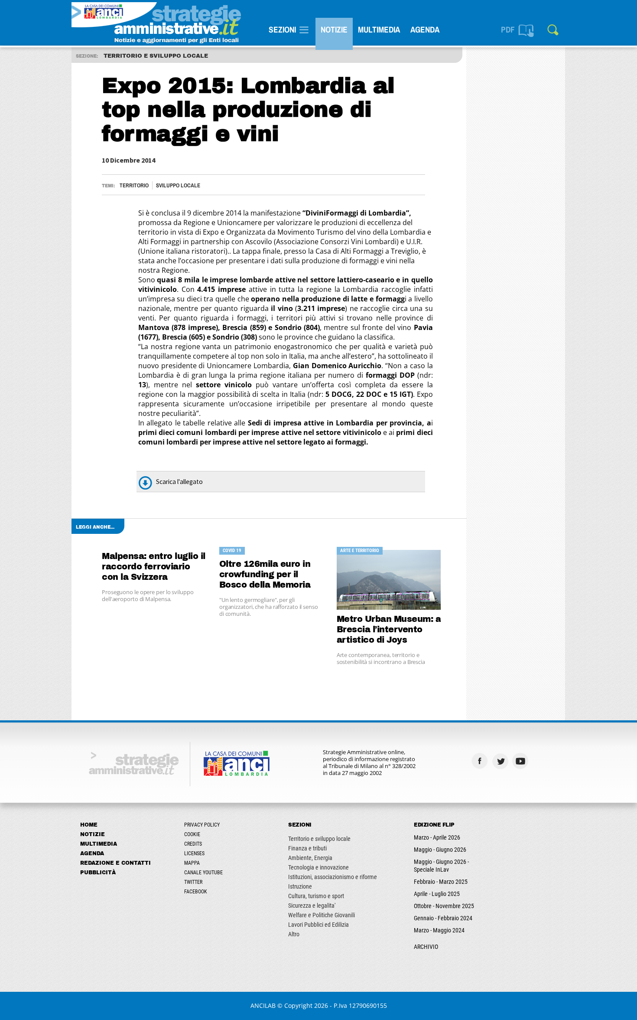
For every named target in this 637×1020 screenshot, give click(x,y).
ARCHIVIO (426, 946)
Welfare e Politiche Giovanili (321, 915)
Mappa (192, 863)
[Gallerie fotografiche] (542, 761)
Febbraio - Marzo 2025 (441, 881)
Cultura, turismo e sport (316, 895)
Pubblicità (98, 872)
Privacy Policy (202, 824)
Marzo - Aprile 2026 (437, 837)
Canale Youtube (203, 872)
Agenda (424, 29)
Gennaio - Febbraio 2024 (443, 918)
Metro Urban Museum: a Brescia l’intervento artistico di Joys (389, 629)
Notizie (334, 29)
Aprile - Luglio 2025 (437, 893)
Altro (293, 934)
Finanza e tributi (307, 848)
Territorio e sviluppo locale (319, 838)
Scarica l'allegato (179, 481)
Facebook (195, 891)
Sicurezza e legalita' (311, 905)
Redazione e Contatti (115, 863)
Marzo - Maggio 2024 (439, 930)
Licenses (194, 853)
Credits (193, 844)
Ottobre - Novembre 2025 (444, 905)
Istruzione (300, 886)
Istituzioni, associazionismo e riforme (332, 876)
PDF (508, 29)
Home (89, 824)
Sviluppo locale (178, 185)
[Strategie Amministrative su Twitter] (501, 761)
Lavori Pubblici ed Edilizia (318, 924)
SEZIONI (282, 29)
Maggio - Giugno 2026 (440, 849)
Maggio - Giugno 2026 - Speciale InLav (441, 865)
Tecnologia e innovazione (318, 867)
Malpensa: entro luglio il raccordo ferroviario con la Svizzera (153, 567)
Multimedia (379, 29)
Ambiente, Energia (310, 857)
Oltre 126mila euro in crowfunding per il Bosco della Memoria (265, 574)
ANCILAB (263, 1005)
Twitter (193, 882)
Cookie (192, 834)
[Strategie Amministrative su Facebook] (480, 761)
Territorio (134, 185)
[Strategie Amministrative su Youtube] (521, 761)
